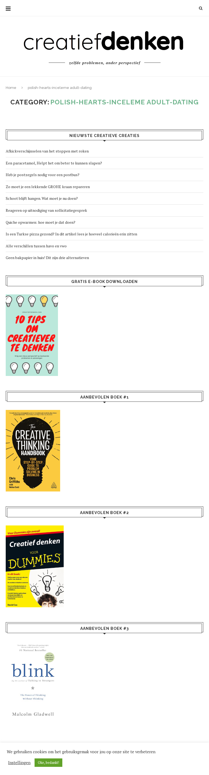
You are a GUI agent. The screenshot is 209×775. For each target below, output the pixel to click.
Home (11, 88)
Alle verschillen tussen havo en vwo (36, 245)
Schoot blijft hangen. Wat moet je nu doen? (42, 198)
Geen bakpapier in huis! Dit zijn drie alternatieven (47, 257)
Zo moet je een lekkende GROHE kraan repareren (48, 186)
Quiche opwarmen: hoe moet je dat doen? (40, 222)
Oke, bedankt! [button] (48, 762)
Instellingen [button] (19, 762)
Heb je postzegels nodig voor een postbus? (42, 174)
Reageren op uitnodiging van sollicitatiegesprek (46, 210)
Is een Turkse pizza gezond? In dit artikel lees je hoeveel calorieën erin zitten (71, 233)
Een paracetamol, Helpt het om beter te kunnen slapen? (54, 163)
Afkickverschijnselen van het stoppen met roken (47, 151)
